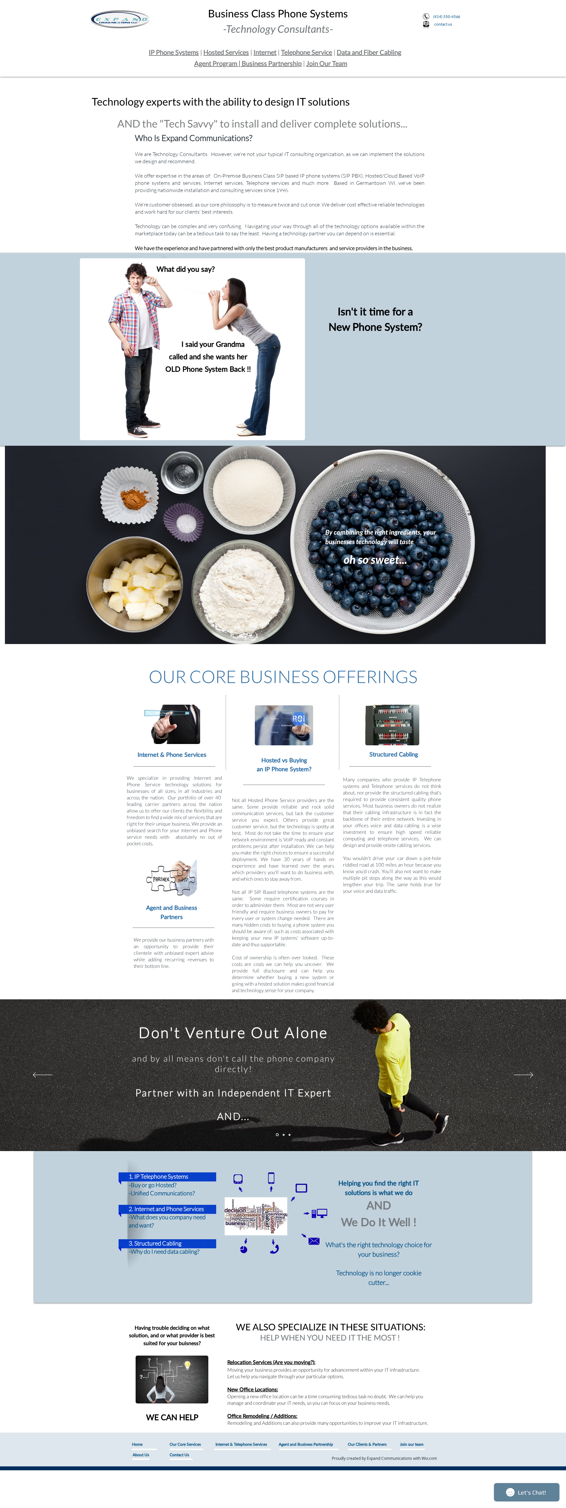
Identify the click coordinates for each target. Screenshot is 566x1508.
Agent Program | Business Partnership (248, 63)
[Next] (523, 1075)
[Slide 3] (290, 1135)
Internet (265, 52)
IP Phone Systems (174, 52)
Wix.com (429, 1458)
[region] (275, 545)
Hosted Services (226, 52)
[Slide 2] (284, 1135)
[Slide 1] (277, 1134)
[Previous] (42, 1075)
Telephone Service (306, 52)
